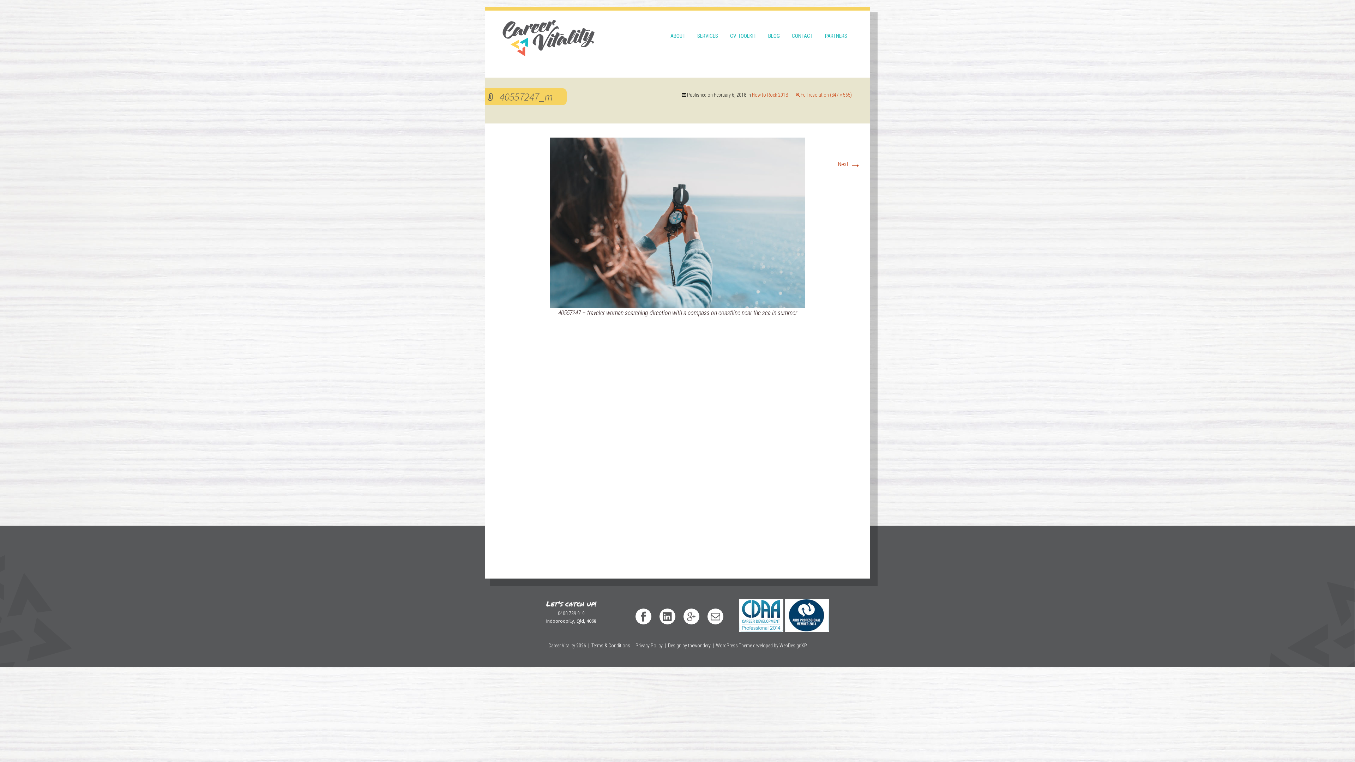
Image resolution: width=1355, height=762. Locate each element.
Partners (836, 36)
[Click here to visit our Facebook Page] (643, 616)
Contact (802, 36)
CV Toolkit (743, 36)
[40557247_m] (677, 222)
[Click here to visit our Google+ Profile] (691, 616)
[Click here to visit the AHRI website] (806, 609)
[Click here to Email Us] (715, 616)
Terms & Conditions (610, 645)
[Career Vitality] (548, 33)
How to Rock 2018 (770, 95)
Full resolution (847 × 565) (826, 95)
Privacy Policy (649, 645)
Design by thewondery (689, 645)
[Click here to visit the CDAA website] (761, 609)
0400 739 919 (571, 613)
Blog (774, 36)
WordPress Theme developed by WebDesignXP (761, 645)
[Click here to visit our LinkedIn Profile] (667, 616)
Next (849, 164)
